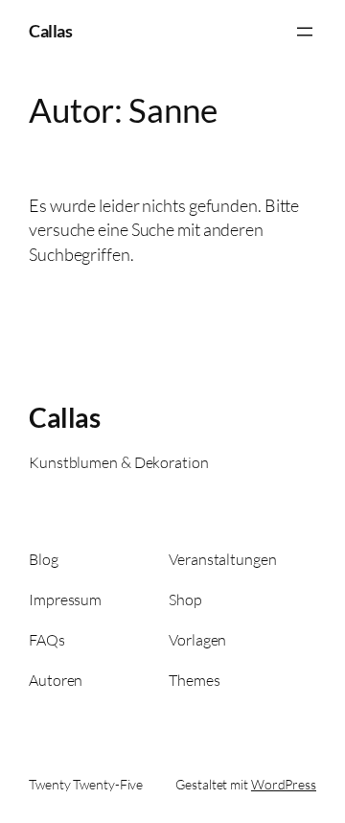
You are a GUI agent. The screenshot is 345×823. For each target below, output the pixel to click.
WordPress (283, 784)
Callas (50, 30)
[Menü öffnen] (304, 31)
